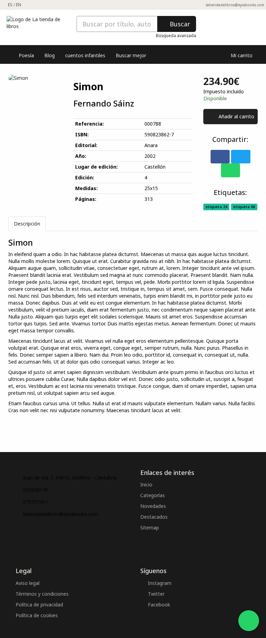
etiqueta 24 (216, 206)
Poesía (26, 55)
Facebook (158, 604)
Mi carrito (240, 55)
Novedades (153, 506)
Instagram (159, 583)
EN (18, 5)
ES (10, 5)
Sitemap (149, 527)
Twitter (156, 593)
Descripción (27, 223)
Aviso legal (27, 583)
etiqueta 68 (244, 206)
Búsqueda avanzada (176, 35)
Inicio (146, 484)
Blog (49, 55)
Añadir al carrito (235, 116)
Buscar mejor (131, 55)
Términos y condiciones (42, 593)
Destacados (154, 516)
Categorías (152, 495)
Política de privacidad (39, 604)
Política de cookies (37, 615)
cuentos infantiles (85, 55)
